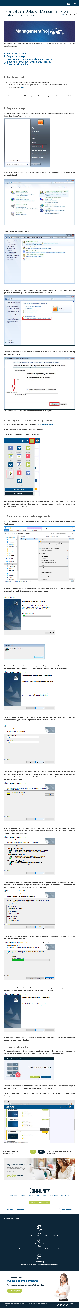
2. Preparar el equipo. (15, 56)
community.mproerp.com (47, 424)
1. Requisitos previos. (15, 53)
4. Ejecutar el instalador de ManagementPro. (28, 61)
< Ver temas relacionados (15, 1210)
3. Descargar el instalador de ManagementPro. (29, 59)
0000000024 (61, 14)
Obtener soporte (15, 1291)
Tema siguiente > (67, 1210)
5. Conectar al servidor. (16, 64)
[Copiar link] (67, 14)
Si (33, 1152)
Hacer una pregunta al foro (39, 1202)
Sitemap (71, 1303)
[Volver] (75, 14)
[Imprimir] (71, 14)
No (41, 1152)
